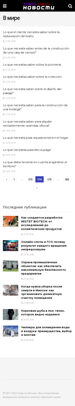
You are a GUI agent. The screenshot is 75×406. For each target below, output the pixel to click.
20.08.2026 (28, 319)
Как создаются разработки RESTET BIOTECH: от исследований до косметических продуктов (41, 223)
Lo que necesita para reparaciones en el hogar (35, 138)
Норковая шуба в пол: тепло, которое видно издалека (43, 312)
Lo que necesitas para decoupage (27, 150)
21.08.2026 (28, 303)
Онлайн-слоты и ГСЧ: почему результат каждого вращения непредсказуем (44, 245)
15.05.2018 (10, 41)
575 (50, 179)
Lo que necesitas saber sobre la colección (32, 77)
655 (67, 179)
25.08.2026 (28, 234)
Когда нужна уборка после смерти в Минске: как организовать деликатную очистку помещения (41, 292)
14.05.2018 (10, 130)
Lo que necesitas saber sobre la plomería (32, 64)
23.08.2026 (28, 254)
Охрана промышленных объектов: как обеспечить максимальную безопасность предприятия (43, 268)
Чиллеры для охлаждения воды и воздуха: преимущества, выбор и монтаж (46, 331)
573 (30, 179)
